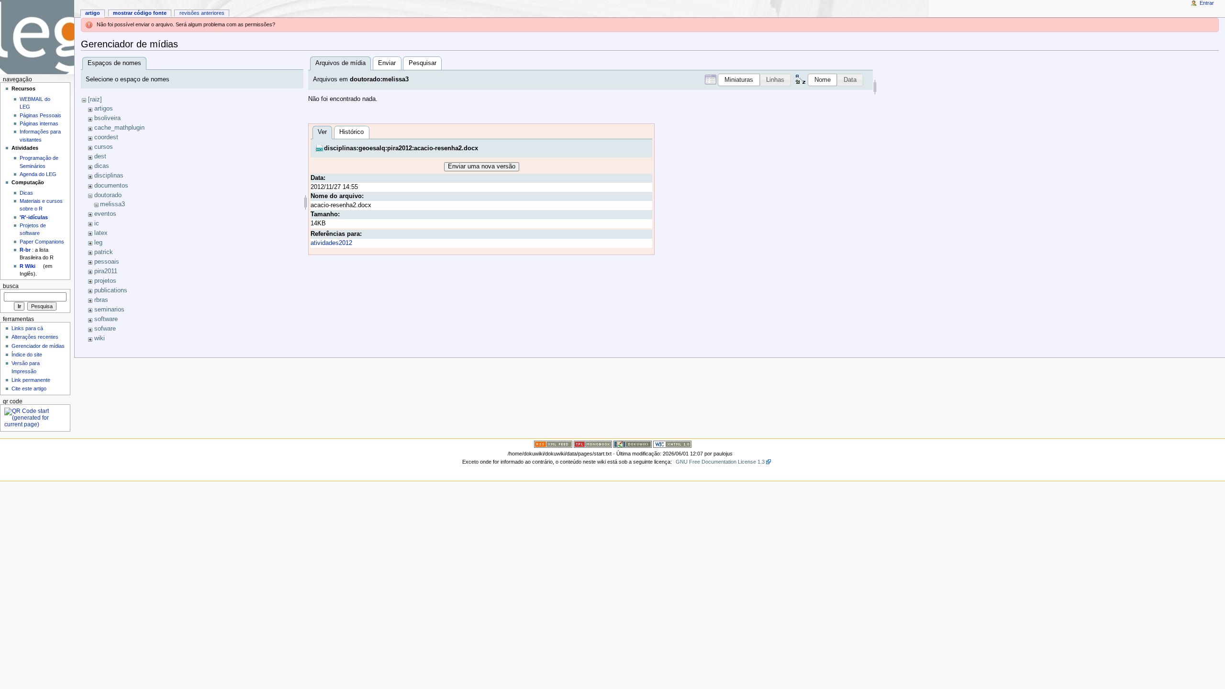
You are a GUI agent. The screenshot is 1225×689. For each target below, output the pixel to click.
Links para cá (27, 328)
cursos (103, 147)
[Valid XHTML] (672, 444)
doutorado (108, 195)
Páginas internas (39, 123)
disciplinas (108, 175)
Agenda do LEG (38, 174)
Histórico (351, 132)
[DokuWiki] (632, 444)
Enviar (387, 63)
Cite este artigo (28, 388)
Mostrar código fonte (140, 13)
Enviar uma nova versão (481, 166)
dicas (101, 166)
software (106, 319)
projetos (105, 281)
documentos (111, 185)
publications (110, 290)
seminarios (109, 309)
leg (98, 242)
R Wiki (27, 266)
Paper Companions (42, 241)
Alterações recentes (34, 337)
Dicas (26, 193)
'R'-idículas (34, 217)
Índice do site (26, 354)
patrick (103, 252)
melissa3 (112, 204)
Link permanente (30, 380)
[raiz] (95, 99)
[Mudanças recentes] (553, 444)
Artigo (92, 13)
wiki (99, 338)
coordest (106, 137)
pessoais (106, 261)
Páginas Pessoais (40, 115)
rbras (101, 300)
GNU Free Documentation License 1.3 (720, 462)
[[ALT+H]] (37, 37)
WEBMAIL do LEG (35, 103)
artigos (103, 108)
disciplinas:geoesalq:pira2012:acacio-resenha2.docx (401, 148)
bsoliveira (107, 118)
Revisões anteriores (201, 13)
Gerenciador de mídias (38, 346)
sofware (105, 328)
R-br (25, 250)
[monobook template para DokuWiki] (593, 444)
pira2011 (105, 271)
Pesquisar (422, 63)
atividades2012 (331, 243)
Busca (11, 286)
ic (96, 223)
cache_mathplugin (119, 127)
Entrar (1207, 3)
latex (101, 233)
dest (100, 156)
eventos (105, 214)
